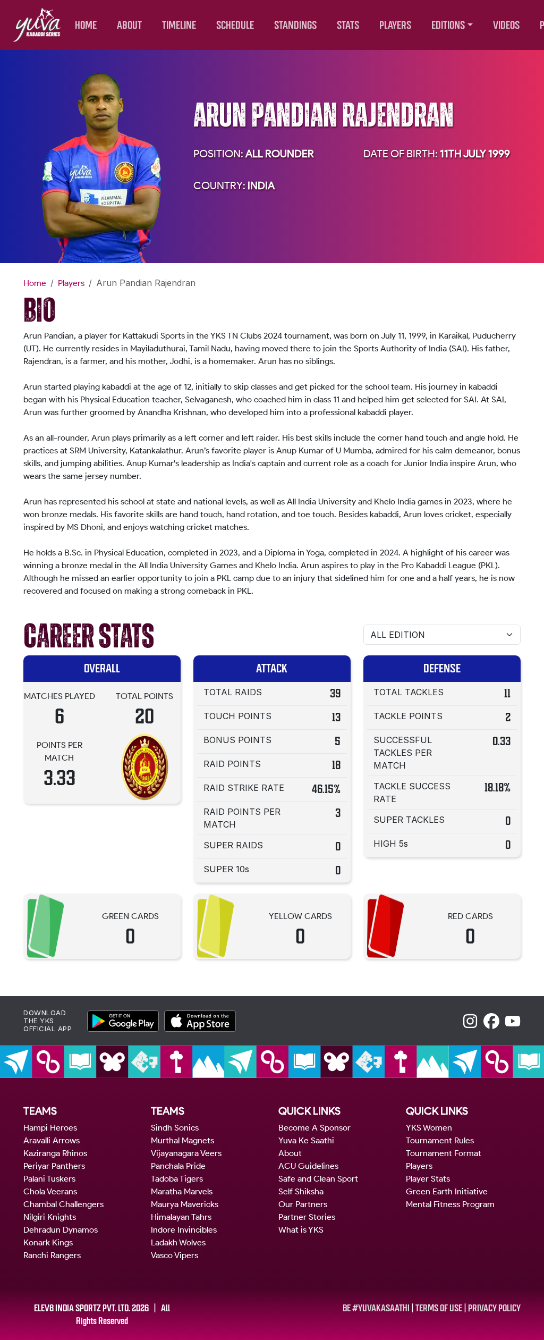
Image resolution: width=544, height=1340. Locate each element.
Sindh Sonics (175, 1128)
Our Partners (302, 1204)
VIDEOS (506, 25)
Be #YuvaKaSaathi (376, 1308)
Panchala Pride (178, 1166)
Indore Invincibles (184, 1230)
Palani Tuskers (49, 1179)
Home (34, 283)
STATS (348, 25)
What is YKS (301, 1230)
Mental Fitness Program (450, 1204)
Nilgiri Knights (49, 1217)
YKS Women (429, 1128)
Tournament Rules (440, 1140)
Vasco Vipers (174, 1255)
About (290, 1153)
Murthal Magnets (182, 1140)
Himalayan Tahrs (181, 1217)
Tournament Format (443, 1153)
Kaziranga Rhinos (55, 1153)
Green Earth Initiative (447, 1191)
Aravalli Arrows (51, 1140)
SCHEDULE (235, 25)
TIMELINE (179, 25)
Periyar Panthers (54, 1166)
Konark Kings (48, 1242)
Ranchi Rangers (52, 1255)
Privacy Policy (494, 1308)
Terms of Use (438, 1308)
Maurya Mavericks (184, 1204)
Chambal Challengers (63, 1204)
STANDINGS (295, 25)
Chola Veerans (50, 1191)
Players (71, 283)
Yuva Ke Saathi (306, 1140)
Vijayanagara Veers (186, 1153)
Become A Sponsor (314, 1128)
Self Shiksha (301, 1191)
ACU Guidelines (308, 1166)
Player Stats (428, 1179)
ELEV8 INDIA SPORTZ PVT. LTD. (82, 1308)
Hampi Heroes (50, 1128)
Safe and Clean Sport (318, 1179)
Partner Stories (306, 1217)
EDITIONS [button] (448, 25)
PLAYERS (395, 25)
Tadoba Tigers (177, 1179)
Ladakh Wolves (178, 1242)
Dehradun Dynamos (60, 1230)
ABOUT (129, 25)
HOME (86, 25)
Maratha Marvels (181, 1191)
